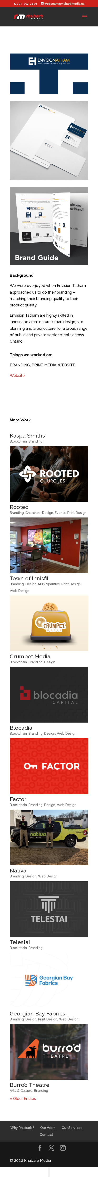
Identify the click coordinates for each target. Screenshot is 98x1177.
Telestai (20, 942)
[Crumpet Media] (49, 623)
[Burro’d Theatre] (49, 1052)
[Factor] (49, 766)
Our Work (47, 1128)
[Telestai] (49, 909)
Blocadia (21, 727)
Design (47, 513)
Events (60, 513)
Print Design (77, 513)
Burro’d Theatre (29, 1085)
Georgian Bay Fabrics (37, 1013)
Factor (18, 799)
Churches (32, 513)
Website (17, 375)
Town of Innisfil (29, 578)
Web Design (19, 591)
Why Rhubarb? (22, 1128)
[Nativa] (49, 837)
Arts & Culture (21, 1091)
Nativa (18, 870)
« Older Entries (23, 1098)
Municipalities (49, 584)
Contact (46, 1135)
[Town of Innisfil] (49, 545)
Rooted (19, 507)
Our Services (72, 1128)
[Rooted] (49, 474)
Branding (36, 441)
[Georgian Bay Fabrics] (49, 980)
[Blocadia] (49, 695)
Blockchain (18, 441)
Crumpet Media (30, 656)
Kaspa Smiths (27, 435)
